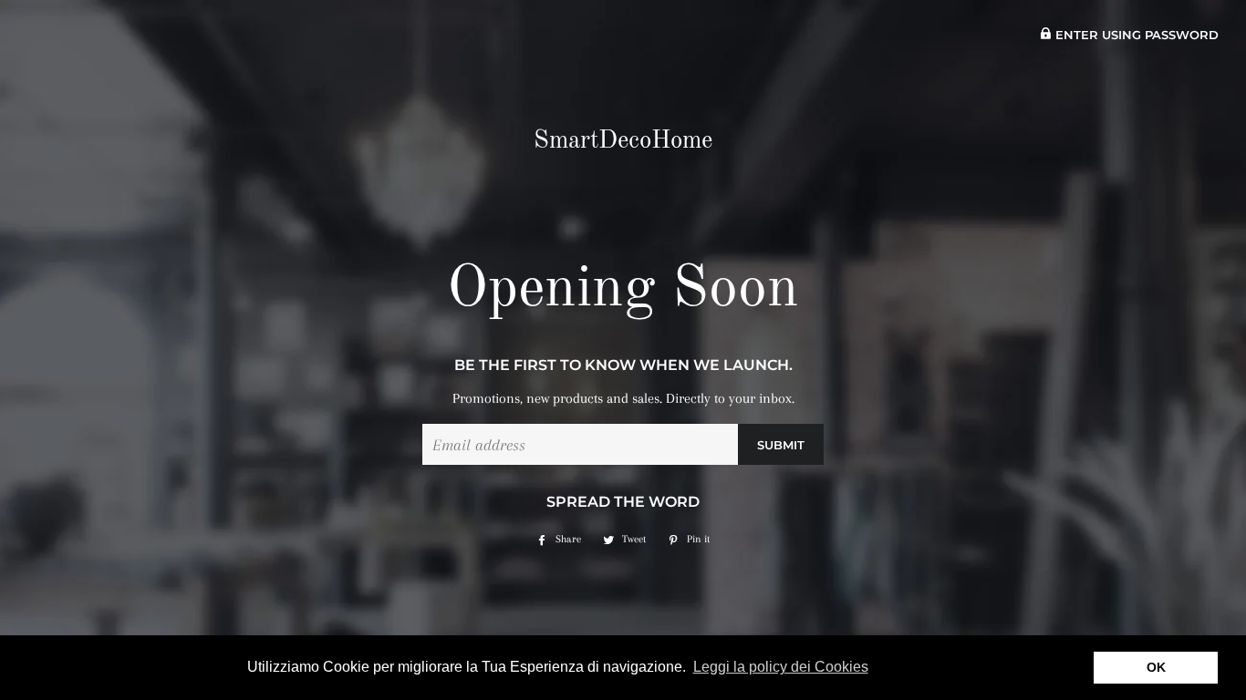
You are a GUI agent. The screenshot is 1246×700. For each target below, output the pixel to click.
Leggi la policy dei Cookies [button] (780, 666)
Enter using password (1135, 35)
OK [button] (1156, 667)
